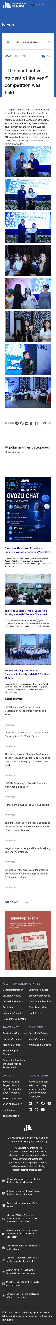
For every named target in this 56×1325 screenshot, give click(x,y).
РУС (42, 5)
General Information (13, 990)
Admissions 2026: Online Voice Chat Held (27, 805)
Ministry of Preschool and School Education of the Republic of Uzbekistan (22, 1234)
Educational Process (39, 996)
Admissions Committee (15, 1033)
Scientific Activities (38, 990)
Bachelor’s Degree (12, 1039)
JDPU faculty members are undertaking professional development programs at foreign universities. (26, 873)
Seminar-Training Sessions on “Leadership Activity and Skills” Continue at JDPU (27, 674)
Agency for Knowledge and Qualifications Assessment (14, 1064)
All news (11, 902)
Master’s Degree (11, 1045)
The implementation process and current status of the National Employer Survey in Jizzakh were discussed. (27, 826)
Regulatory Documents (15, 1019)
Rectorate (8, 1008)
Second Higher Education (10, 1053)
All (8, 43)
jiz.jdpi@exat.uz (11, 1116)
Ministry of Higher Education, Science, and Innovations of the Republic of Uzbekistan (22, 1219)
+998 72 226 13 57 (12, 1099)
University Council (12, 1013)
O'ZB (37, 5)
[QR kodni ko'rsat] (37, 423)
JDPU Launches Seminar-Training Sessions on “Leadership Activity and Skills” (25, 711)
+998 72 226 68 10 (12, 1105)
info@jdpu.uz (9, 1110)
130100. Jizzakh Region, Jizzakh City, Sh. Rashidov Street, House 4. (12, 1087)
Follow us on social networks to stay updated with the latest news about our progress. (38, 1089)
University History (12, 996)
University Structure (13, 1002)
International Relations (40, 1002)
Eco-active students (28, 43)
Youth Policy (35, 1013)
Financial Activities (38, 1008)
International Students (40, 1045)
